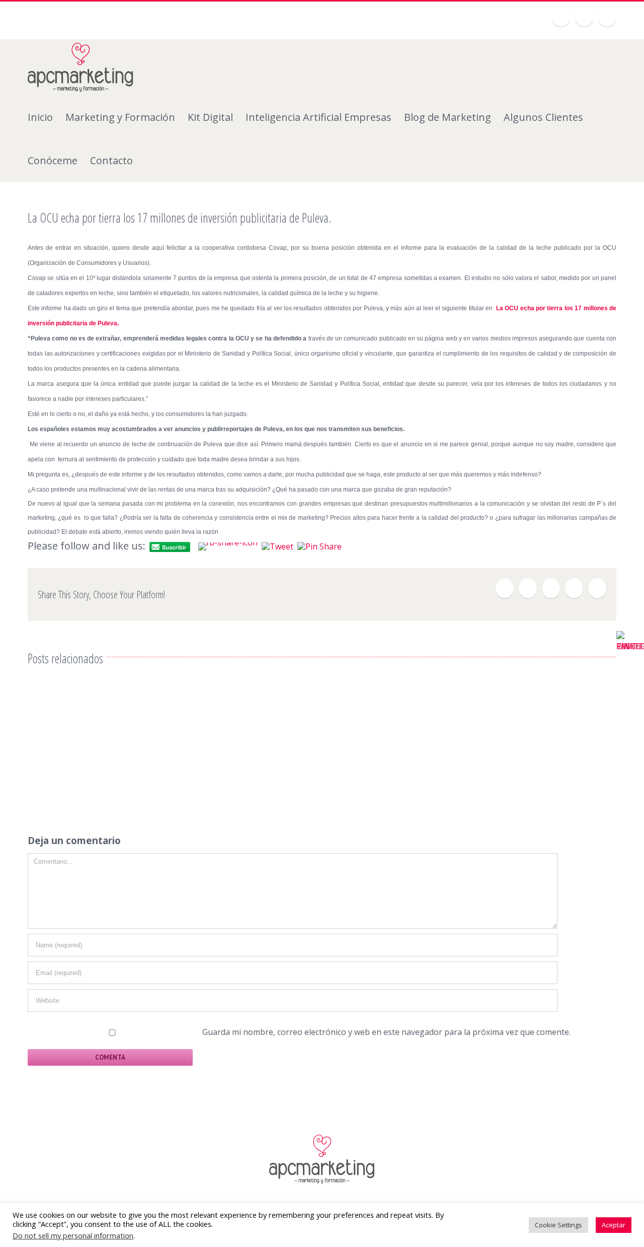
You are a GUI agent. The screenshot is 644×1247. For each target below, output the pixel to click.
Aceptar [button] (613, 1224)
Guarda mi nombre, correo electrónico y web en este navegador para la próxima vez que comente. (386, 1031)
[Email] (597, 588)
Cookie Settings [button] (558, 1224)
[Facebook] (505, 588)
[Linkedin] (607, 17)
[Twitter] (561, 17)
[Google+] (584, 17)
